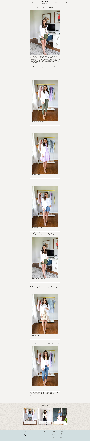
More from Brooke (54, 431)
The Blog (26, 2)
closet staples (36, 56)
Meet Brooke (33, 2)
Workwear (45, 434)
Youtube (64, 436)
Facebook (61, 434)
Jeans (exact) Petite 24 (40, 387)
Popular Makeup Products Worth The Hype (41, 399)
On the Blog (45, 431)
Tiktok (61, 436)
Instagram (61, 433)
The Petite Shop (57, 2)
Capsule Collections (46, 437)
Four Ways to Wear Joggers (50, 399)
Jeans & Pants (45, 435)
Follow (61, 431)
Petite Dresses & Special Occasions (47, 436)
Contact (53, 436)
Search (66, 2)
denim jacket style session (44, 286)
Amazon (65, 433)
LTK (64, 434)
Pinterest (61, 437)
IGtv (53, 393)
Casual (44, 433)
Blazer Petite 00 (40, 121)
